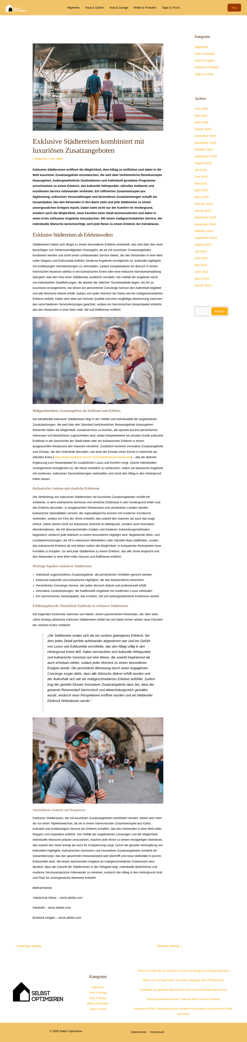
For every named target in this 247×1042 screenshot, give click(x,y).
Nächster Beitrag (170, 946)
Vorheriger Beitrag (27, 946)
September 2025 (206, 156)
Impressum (157, 1032)
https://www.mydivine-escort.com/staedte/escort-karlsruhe (92, 457)
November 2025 (205, 142)
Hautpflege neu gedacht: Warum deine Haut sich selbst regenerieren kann (183, 989)
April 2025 (201, 190)
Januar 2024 (203, 285)
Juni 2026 (201, 108)
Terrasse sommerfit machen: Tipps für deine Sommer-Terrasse (183, 999)
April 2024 (201, 271)
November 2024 (205, 224)
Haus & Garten (94, 7)
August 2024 (203, 244)
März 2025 (202, 197)
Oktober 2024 (204, 231)
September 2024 (206, 238)
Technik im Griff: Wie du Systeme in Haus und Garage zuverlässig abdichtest (183, 970)
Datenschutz (139, 1032)
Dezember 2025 (205, 136)
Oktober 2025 (204, 149)
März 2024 (202, 278)
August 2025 (203, 163)
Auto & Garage (119, 7)
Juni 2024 (201, 258)
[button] (234, 8)
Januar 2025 (203, 210)
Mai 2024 (201, 265)
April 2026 (201, 122)
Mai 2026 (201, 115)
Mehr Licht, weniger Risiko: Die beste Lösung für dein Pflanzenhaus (183, 980)
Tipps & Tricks (171, 7)
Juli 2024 (201, 251)
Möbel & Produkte (145, 7)
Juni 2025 (201, 176)
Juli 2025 (201, 170)
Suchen (219, 311)
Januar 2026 (203, 129)
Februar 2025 (204, 204)
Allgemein (73, 7)
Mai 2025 (201, 183)
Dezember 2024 (205, 217)
